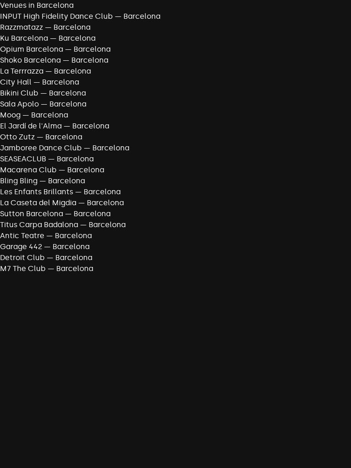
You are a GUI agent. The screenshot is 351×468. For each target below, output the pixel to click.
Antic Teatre (22, 235)
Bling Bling (18, 180)
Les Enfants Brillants (36, 191)
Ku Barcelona (24, 38)
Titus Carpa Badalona (39, 224)
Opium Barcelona (31, 49)
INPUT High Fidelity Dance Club (56, 16)
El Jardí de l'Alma (31, 126)
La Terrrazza (21, 71)
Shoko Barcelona (30, 60)
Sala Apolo (19, 104)
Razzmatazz (21, 27)
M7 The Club (23, 268)
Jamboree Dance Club (41, 148)
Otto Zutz (17, 137)
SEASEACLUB (23, 158)
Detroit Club (22, 257)
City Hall (16, 82)
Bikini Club (19, 93)
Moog (10, 115)
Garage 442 (21, 246)
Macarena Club (28, 169)
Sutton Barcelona (31, 213)
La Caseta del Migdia (38, 202)
